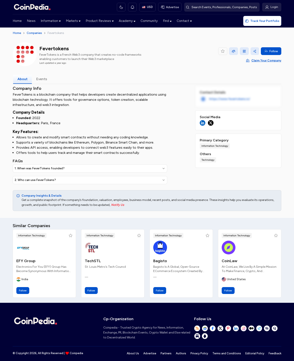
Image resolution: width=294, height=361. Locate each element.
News (31, 21)
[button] (70, 235)
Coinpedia (76, 353)
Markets (72, 21)
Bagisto (160, 261)
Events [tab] (41, 79)
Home (17, 21)
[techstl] (92, 247)
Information (49, 21)
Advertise (149, 353)
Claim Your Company (266, 60)
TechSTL (93, 261)
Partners (166, 353)
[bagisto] (160, 247)
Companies (34, 33)
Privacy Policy (199, 353)
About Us (133, 353)
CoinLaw (229, 261)
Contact (183, 21)
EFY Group (26, 261)
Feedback (275, 353)
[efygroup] (23, 247)
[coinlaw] (228, 247)
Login (274, 7)
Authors (181, 353)
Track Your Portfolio (264, 21)
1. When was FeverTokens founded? (40, 168)
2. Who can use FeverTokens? (35, 180)
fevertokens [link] (56, 33)
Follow (273, 51)
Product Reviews (98, 21)
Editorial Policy (254, 353)
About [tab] (22, 79)
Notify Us (117, 205)
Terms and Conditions (226, 353)
